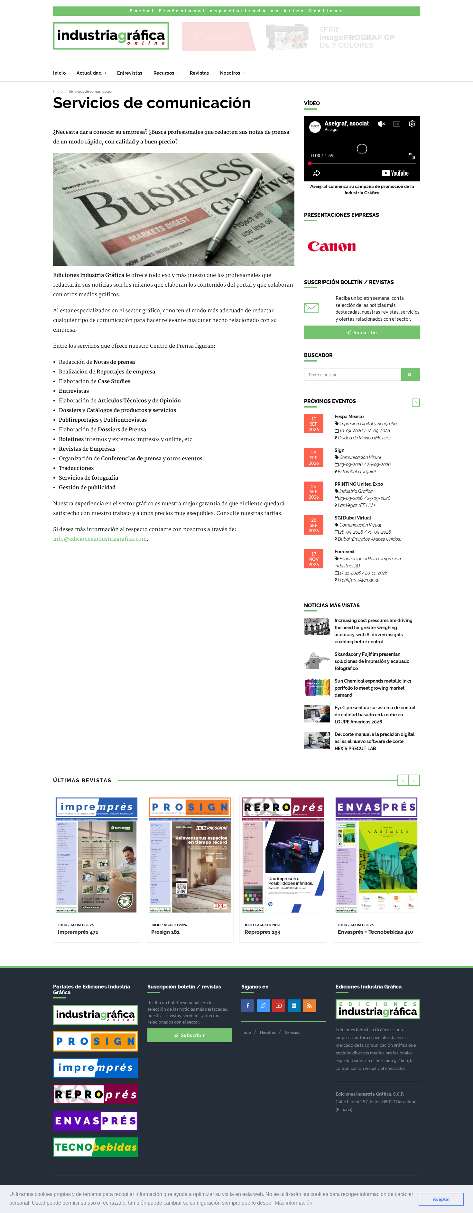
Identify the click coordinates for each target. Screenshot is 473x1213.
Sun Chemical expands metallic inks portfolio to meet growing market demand (373, 688)
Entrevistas (130, 73)
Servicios (292, 1032)
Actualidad (90, 73)
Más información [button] (293, 1203)
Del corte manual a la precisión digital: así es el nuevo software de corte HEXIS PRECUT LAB (375, 741)
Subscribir (365, 332)
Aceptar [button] (441, 1199)
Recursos (164, 73)
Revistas (199, 73)
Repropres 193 (262, 932)
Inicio (59, 73)
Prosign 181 (165, 932)
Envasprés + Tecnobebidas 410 (375, 932)
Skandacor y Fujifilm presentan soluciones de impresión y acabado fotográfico (372, 661)
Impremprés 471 (78, 932)
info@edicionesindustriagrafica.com (100, 539)
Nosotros (231, 73)
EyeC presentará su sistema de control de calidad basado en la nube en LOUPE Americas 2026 (375, 714)
